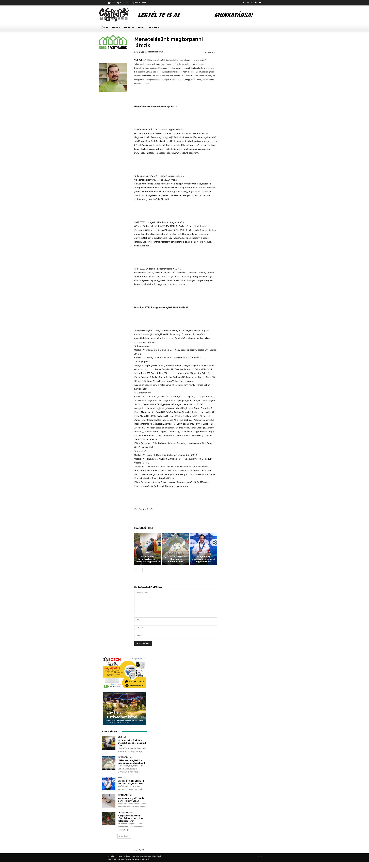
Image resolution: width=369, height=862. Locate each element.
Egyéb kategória (175, 553)
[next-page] (141, 570)
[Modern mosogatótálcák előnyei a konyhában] (108, 801)
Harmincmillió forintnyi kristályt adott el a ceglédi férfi (148, 559)
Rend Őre (147, 553)
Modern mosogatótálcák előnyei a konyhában (131, 799)
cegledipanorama (156, 52)
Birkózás (203, 553)
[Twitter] (252, 2)
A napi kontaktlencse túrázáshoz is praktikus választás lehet (130, 818)
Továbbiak (123, 836)
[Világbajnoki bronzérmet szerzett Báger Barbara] (203, 549)
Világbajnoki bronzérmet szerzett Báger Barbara (203, 559)
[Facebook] (243, 2)
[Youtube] (259, 2)
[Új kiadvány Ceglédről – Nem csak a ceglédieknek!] (175, 549)
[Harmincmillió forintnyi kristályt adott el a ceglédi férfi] (147, 549)
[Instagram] (248, 2)
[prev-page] (136, 570)
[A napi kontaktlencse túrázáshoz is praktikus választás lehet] (108, 818)
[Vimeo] (255, 2)
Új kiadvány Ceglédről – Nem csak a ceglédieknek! (175, 559)
